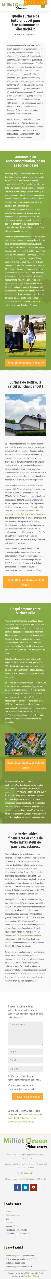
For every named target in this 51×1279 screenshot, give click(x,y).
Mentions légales (12, 1226)
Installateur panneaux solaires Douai (25, 582)
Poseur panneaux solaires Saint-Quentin (21, 1259)
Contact (9, 1222)
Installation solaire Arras (15, 1263)
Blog (7, 1219)
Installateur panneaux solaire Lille (19, 1266)
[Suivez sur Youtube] (33, 1187)
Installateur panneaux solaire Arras (26, 765)
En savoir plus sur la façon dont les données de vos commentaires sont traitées (25, 1118)
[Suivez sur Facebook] (17, 1187)
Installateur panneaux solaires (25, 363)
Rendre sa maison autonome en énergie (21, 236)
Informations (31, 34)
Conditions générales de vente (18, 1233)
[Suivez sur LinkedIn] (25, 1187)
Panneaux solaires (13, 1215)
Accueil (8, 1211)
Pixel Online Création (31, 1276)
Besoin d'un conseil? (37, 2)
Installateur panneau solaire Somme (20, 1255)
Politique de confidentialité (16, 1230)
